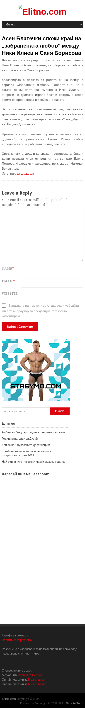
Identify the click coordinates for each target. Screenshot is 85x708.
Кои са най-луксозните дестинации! (26, 445)
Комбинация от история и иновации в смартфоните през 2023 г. (26, 453)
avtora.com (25, 173)
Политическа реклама (17, 640)
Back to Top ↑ (74, 703)
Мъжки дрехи (37, 679)
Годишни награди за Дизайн (20, 438)
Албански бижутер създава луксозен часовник (33, 432)
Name (8, 268)
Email (8, 281)
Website (10, 293)
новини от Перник (30, 675)
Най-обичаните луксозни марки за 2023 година (33, 461)
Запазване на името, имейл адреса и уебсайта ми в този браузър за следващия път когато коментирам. (40, 311)
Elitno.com (9, 699)
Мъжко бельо (37, 684)
